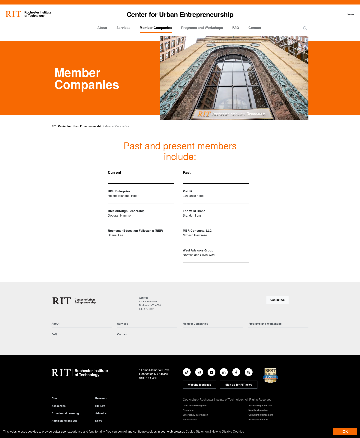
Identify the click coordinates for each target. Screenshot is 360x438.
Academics (59, 406)
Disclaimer (188, 410)
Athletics (101, 413)
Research (101, 398)
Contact (254, 27)
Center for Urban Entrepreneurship (180, 14)
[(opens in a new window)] (187, 372)
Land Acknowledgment (195, 405)
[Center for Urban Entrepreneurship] (75, 301)
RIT (54, 126)
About (102, 27)
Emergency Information (195, 414)
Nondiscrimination (258, 410)
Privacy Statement (258, 419)
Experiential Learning (65, 413)
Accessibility (190, 419)
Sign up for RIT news (238, 384)
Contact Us (277, 300)
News (350, 14)
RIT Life (100, 406)
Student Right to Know (260, 405)
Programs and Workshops (202, 27)
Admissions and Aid (64, 420)
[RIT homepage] (28, 14)
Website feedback (199, 384)
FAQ (235, 27)
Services (123, 27)
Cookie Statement (197, 431)
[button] (305, 28)
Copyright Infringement (260, 414)
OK (345, 431)
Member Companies (156, 27)
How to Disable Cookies (228, 431)
